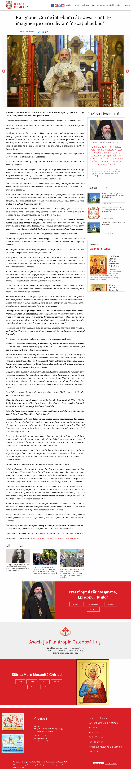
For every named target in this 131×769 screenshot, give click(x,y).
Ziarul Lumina (96, 741)
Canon (44, 682)
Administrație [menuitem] (85, 5)
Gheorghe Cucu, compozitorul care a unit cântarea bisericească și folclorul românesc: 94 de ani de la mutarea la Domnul (18, 568)
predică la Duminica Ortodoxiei (48, 538)
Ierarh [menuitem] (77, 5)
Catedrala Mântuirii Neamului (104, 722)
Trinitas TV (94, 732)
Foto (45, 687)
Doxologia (94, 751)
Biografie (76, 604)
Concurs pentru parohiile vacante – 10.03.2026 (113, 223)
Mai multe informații (18, 767)
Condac (33, 687)
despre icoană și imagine (67, 538)
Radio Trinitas (96, 737)
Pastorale (111, 604)
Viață (20, 682)
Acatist (32, 682)
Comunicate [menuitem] (101, 5)
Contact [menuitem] (127, 5)
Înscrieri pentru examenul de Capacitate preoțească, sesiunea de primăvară (113, 210)
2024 (78, 538)
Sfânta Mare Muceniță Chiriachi (38, 674)
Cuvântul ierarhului (93, 604)
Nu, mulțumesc (111, 763)
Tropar (56, 682)
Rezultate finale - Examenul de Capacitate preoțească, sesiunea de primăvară (113, 195)
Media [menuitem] (118, 5)
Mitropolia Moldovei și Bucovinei (105, 746)
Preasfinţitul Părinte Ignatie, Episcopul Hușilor (93, 594)
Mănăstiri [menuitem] (110, 5)
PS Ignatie (33, 538)
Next (127, 71)
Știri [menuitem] (93, 5)
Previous (4, 71)
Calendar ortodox (100, 248)
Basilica (93, 727)
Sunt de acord (98, 763)
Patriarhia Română (98, 718)
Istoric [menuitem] (68, 5)
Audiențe (93, 609)
